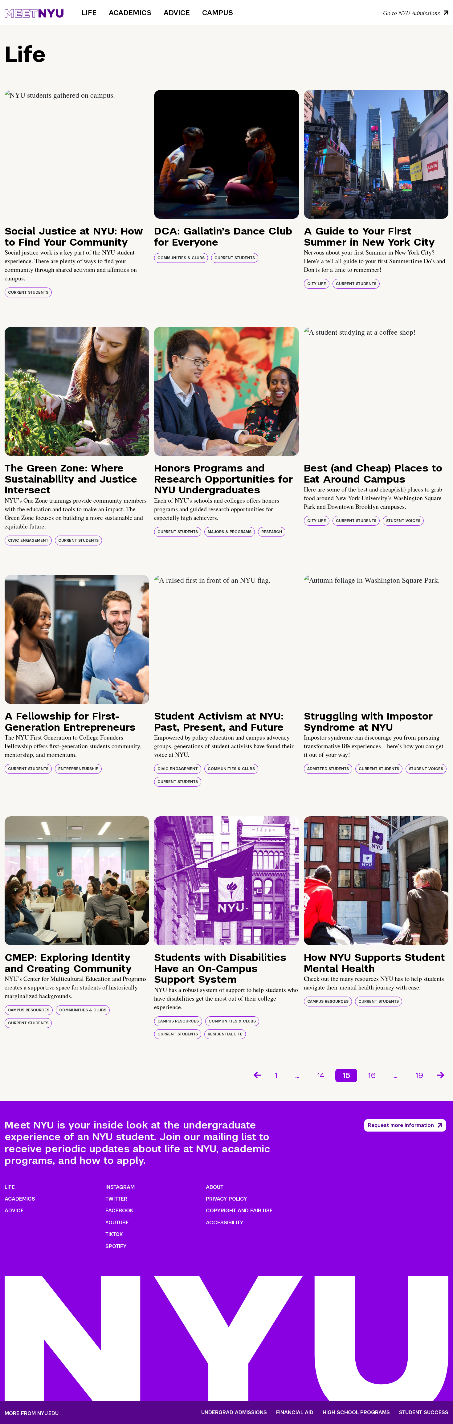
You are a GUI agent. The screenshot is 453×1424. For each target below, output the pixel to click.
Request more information (401, 1125)
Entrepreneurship (78, 768)
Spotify (116, 1246)
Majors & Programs (229, 531)
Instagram (120, 1187)
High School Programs (356, 1412)
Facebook (119, 1210)
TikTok (114, 1234)
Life (89, 12)
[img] (77, 154)
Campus (217, 12)
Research (271, 531)
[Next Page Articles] (441, 1074)
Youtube (117, 1222)
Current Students (28, 292)
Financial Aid (294, 1412)
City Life (316, 283)
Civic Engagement (28, 540)
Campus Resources (28, 1010)
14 (320, 1075)
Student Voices (403, 520)
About (214, 1187)
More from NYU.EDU (32, 1413)
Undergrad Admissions (234, 1412)
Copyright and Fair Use (239, 1210)
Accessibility (224, 1222)
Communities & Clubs (181, 257)
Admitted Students (328, 768)
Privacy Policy (226, 1199)
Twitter (116, 1199)
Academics (130, 12)
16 (372, 1075)
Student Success (423, 1412)
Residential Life (225, 1034)
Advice (177, 12)
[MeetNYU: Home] (34, 12)
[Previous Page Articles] (257, 1074)
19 (419, 1075)
